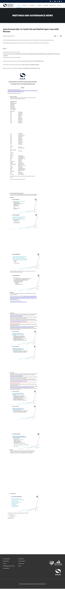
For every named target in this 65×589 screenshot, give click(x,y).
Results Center (6, 561)
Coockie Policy (21, 563)
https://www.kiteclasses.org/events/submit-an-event (29, 68)
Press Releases (6, 568)
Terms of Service (21, 561)
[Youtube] (55, 1)
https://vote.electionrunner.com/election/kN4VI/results (32, 61)
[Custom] (61, 1)
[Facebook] (50, 1)
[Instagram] (57, 1)
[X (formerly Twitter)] (58, 36)
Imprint (19, 565)
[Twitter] (52, 1)
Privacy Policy (21, 558)
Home (18, 5)
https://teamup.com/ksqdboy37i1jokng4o (30, 64)
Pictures (4, 563)
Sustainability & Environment (8, 565)
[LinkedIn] (61, 36)
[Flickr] (59, 1)
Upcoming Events (6, 558)
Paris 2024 (46, 5)
